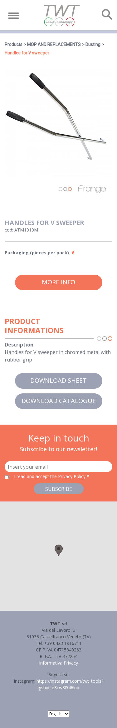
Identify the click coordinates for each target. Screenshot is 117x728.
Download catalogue (59, 400)
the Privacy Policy (67, 476)
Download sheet (58, 380)
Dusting (92, 44)
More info (58, 282)
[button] (58, 550)
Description (19, 344)
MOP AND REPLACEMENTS (54, 44)
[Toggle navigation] (13, 15)
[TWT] (61, 15)
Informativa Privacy (58, 663)
